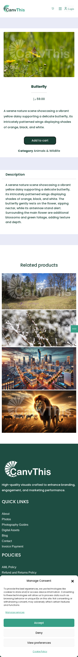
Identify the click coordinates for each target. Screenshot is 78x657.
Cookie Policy (40, 651)
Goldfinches (13, 343)
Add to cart (40, 140)
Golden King (13, 429)
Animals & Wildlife (47, 151)
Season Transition (17, 306)
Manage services (14, 612)
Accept (39, 623)
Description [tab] (15, 174)
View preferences (39, 643)
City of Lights (14, 386)
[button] (72, 581)
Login (70, 9)
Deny (39, 633)
